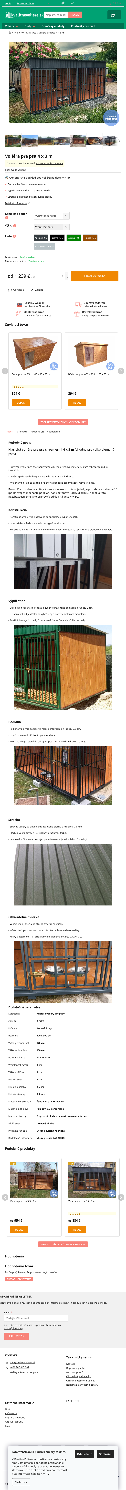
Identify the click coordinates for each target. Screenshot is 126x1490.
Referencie (11, 1413)
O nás (8, 3)
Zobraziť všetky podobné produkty (63, 1244)
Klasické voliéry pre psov (51, 1013)
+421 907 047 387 (19, 1367)
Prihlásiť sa (16, 1336)
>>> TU (45, 1473)
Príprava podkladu (15, 1417)
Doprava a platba (25, 3)
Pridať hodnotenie (19, 1279)
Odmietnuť (84, 1454)
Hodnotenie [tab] (53, 431)
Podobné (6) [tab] (37, 431)
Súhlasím (105, 1454)
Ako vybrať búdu (14, 1421)
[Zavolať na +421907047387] (66, 2)
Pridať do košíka (94, 275)
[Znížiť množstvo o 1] (66, 278)
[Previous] (5, 371)
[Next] (121, 371)
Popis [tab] (10, 431)
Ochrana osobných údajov (80, 1380)
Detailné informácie (16, 203)
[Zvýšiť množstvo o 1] (66, 274)
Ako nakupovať (74, 1372)
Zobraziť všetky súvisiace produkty (63, 422)
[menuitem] (11, 26)
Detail (21, 402)
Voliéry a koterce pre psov (24, 1372)
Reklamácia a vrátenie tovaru (82, 1384)
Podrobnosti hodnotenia (49, 163)
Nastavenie (21, 1482)
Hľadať (75, 14)
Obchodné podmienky (78, 1376)
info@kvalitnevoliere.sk (22, 1362)
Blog (7, 1425)
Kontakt (70, 1363)
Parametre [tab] (21, 431)
